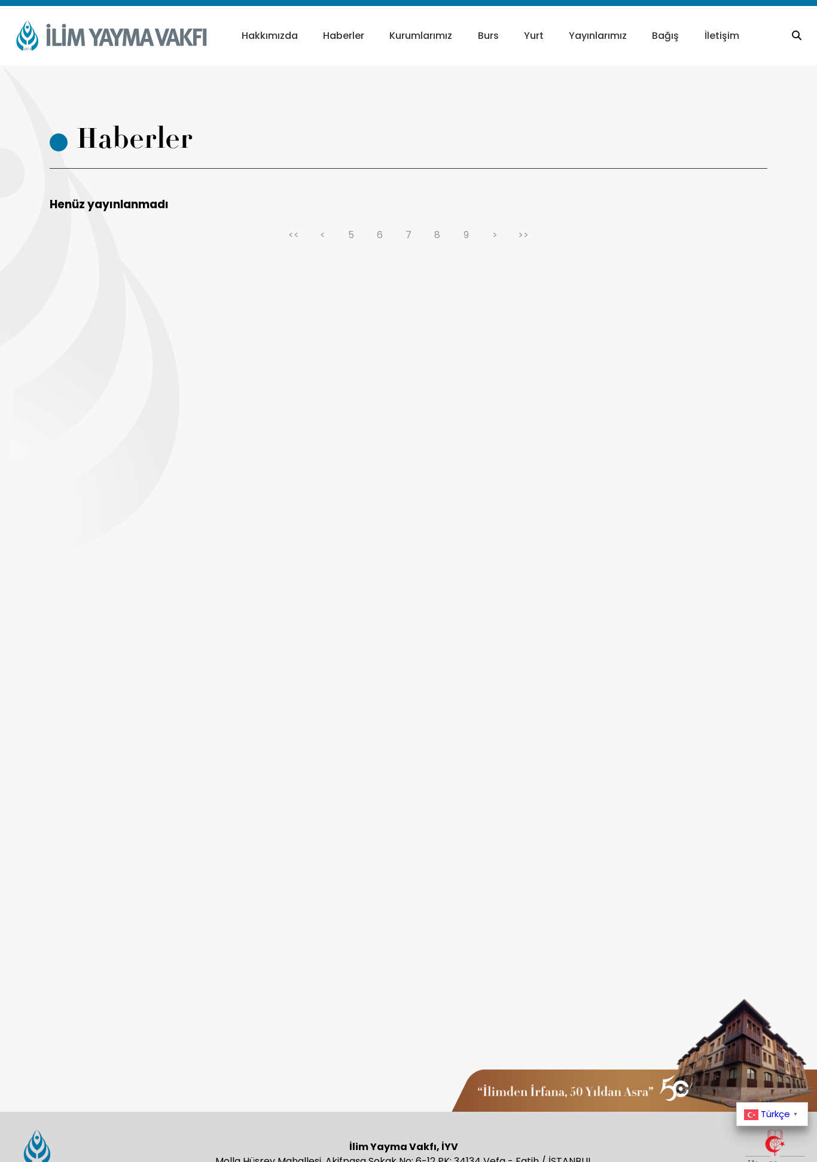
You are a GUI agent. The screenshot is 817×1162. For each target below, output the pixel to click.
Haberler (343, 35)
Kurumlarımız (420, 35)
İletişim (722, 35)
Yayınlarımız (598, 35)
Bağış (665, 35)
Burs (488, 35)
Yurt (534, 35)
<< (293, 235)
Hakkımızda (270, 35)
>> (523, 235)
